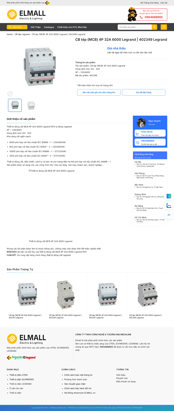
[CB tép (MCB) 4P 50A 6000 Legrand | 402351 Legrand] (27, 295)
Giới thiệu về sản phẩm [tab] (21, 118)
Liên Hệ (163, 3)
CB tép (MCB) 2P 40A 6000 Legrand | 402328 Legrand (65, 316)
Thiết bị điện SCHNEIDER (21, 379)
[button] (168, 196)
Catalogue (49, 27)
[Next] (67, 67)
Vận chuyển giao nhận (74, 384)
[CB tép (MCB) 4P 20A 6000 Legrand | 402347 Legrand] (107, 295)
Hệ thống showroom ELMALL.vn (79, 393)
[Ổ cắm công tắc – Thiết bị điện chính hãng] (26, 14)
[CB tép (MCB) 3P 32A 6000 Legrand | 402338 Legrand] (147, 295)
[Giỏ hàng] (164, 27)
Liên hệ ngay (113, 52)
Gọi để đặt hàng (143, 92)
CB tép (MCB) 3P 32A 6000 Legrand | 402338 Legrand (145, 316)
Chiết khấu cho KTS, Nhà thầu (72, 27)
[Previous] (11, 67)
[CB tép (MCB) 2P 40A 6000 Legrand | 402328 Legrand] (67, 295)
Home (9, 34)
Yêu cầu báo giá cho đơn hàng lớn (98, 92)
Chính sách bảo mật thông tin (78, 375)
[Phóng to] (10, 93)
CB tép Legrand (22, 34)
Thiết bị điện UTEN (18, 375)
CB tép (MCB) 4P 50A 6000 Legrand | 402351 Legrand (25, 316)
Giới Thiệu (36, 27)
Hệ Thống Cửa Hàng (149, 3)
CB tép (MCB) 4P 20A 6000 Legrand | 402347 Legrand (105, 316)
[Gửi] (154, 27)
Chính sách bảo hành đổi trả (77, 388)
